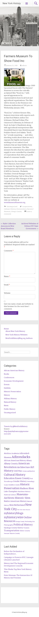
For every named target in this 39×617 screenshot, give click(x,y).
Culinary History (10, 209)
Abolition (7, 453)
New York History (12, 3)
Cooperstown (27, 206)
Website (7, 293)
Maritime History (24, 491)
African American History (14, 370)
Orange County (20, 521)
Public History (9, 409)
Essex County (22, 478)
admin (24, 65)
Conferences (9, 377)
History (7, 395)
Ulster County (25, 531)
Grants (6, 485)
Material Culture (10, 495)
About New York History (15, 331)
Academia (15, 453)
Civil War (18, 471)
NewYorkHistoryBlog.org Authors (19, 338)
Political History (23, 524)
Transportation (11, 530)
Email (7, 285)
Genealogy (30, 481)
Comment (9, 251)
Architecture (23, 467)
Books (6, 374)
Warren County (15, 533)
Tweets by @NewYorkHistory (15, 426)
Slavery (20, 528)
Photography (8, 525)
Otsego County (16, 211)
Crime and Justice (28, 471)
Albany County (11, 463)
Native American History (15, 501)
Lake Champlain (10, 491)
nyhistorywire (13, 517)
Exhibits (7, 388)
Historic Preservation (12, 391)
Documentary (22, 209)
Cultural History (14, 474)
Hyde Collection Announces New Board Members (8, 226)
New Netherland (17, 505)
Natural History (10, 402)
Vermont (6, 533)
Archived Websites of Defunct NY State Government (29, 226)
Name (7, 276)
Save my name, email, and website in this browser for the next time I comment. (18, 306)
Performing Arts (30, 521)
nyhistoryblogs (13, 513)
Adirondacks (21, 457)
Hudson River (27, 488)
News (6, 405)
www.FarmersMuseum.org (14, 202)
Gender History (20, 481)
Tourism (26, 528)
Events (6, 384)
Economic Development (14, 381)
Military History (10, 398)
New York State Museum (23, 509)
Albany (29, 461)
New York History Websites (16, 335)
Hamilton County (14, 485)
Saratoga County (10, 528)
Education (9, 478)
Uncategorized (12, 206)
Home (6, 329)
